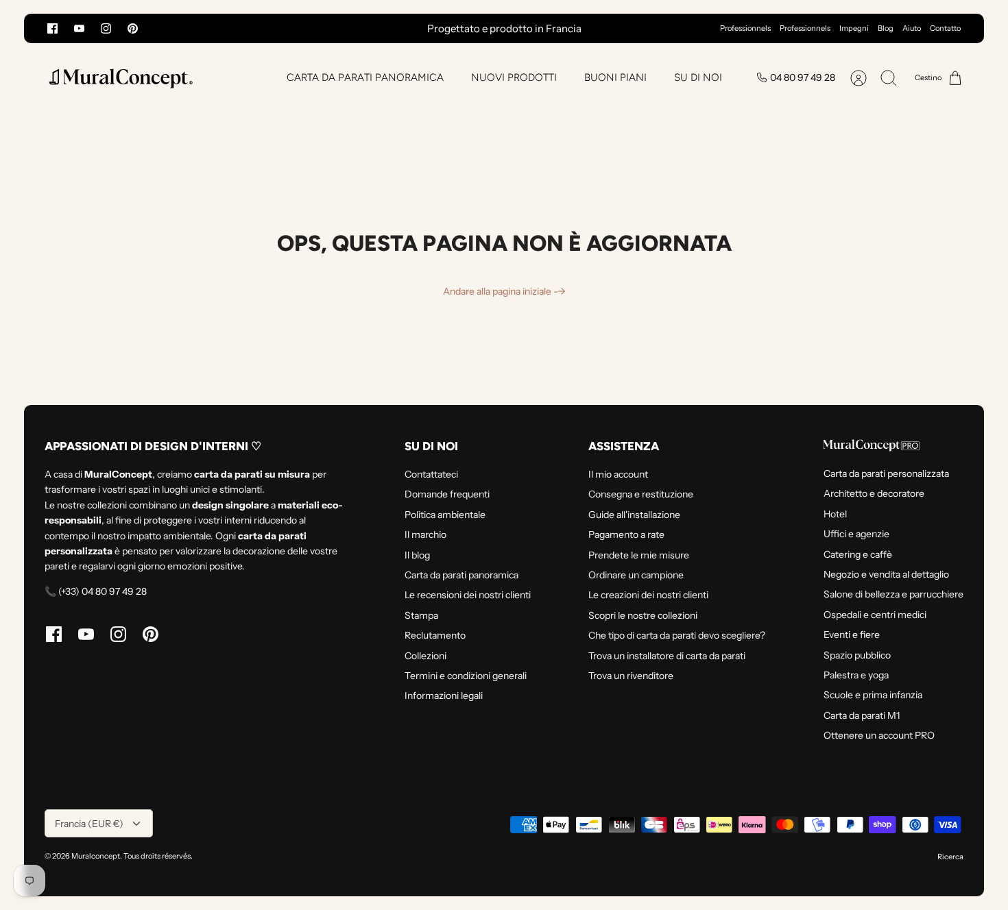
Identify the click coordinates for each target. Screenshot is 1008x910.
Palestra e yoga (856, 675)
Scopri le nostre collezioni (642, 615)
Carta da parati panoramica (461, 575)
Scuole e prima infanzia (873, 695)
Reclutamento (435, 635)
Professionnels (745, 28)
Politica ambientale (445, 514)
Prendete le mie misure (638, 555)
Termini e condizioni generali (466, 675)
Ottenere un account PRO (879, 735)
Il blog (417, 555)
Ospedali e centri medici (875, 614)
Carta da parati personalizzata (886, 473)
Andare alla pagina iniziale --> (504, 291)
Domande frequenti (447, 494)
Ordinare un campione (636, 575)
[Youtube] (79, 28)
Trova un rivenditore (630, 675)
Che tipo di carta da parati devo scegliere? (676, 635)
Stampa (421, 615)
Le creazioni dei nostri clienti (648, 595)
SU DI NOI (698, 77)
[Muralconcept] (120, 78)
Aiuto (911, 28)
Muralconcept (95, 856)
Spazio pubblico (857, 655)
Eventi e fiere (852, 634)
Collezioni (425, 656)
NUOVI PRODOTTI (514, 77)
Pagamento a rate (626, 534)
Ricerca (950, 856)
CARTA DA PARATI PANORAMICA (365, 77)
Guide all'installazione (634, 514)
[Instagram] (106, 28)
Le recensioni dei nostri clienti (468, 595)
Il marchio (425, 534)
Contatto (945, 28)
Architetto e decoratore (874, 493)
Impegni (854, 28)
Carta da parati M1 (862, 715)
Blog (885, 28)
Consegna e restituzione (640, 494)
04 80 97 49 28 (802, 77)
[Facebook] (52, 28)
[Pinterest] (132, 28)
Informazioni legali (444, 695)
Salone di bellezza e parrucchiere (893, 594)
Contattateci (431, 474)
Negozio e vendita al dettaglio (886, 574)
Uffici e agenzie (856, 534)
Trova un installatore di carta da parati (666, 656)
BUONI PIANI (615, 77)
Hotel (835, 514)
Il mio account (618, 474)
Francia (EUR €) (89, 823)
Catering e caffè (858, 554)
